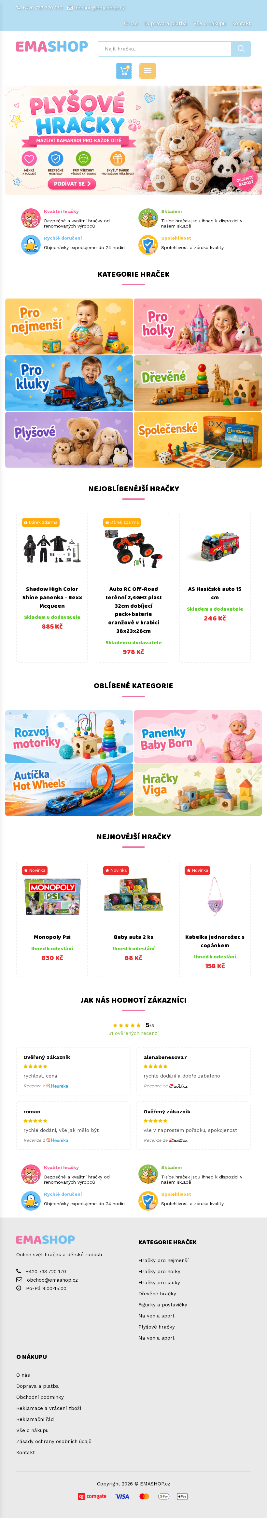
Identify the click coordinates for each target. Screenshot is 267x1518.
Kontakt (241, 23)
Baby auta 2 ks (133, 937)
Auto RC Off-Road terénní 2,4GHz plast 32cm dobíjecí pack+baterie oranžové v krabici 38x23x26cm (133, 610)
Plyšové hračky (156, 1327)
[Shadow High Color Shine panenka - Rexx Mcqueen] (52, 548)
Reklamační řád (35, 1419)
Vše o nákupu (209, 23)
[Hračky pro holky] (198, 326)
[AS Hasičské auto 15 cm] (215, 548)
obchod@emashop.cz (99, 8)
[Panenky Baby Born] (198, 736)
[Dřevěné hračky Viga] (198, 789)
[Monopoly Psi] (52, 896)
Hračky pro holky (159, 1271)
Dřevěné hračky (157, 1294)
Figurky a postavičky (162, 1305)
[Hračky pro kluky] (69, 383)
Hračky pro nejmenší (163, 1260)
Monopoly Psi (52, 937)
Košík (128, 67)
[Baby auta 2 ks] (133, 896)
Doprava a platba (165, 23)
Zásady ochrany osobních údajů (53, 1441)
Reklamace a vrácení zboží (48, 1408)
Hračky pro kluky (159, 1283)
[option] (52, 588)
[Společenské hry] (198, 439)
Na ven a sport (156, 1316)
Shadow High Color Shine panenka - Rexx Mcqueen (52, 597)
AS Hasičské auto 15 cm (215, 593)
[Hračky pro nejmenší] (69, 326)
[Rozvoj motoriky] (69, 736)
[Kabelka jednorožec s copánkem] (215, 896)
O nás (131, 23)
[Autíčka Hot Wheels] (69, 789)
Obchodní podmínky (40, 1397)
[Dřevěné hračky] (198, 383)
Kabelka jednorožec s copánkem (215, 941)
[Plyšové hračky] (69, 439)
